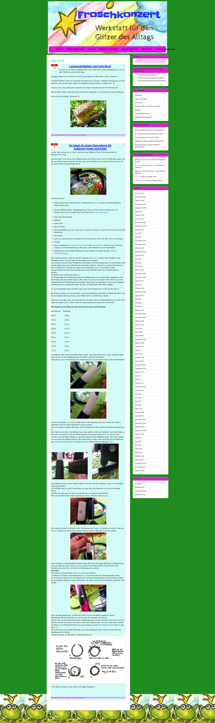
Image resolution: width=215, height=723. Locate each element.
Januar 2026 (139, 193)
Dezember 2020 (140, 292)
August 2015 (139, 434)
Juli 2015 (138, 438)
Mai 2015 (138, 445)
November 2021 (140, 277)
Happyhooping (107, 625)
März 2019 (138, 332)
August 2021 (139, 281)
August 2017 (139, 372)
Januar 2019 (139, 335)
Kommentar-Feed (141, 491)
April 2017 (138, 379)
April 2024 (138, 211)
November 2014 (140, 467)
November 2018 (140, 339)
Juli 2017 (138, 376)
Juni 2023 (138, 233)
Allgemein (61, 135)
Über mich (60, 49)
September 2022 (140, 252)
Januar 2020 (139, 310)
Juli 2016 (138, 394)
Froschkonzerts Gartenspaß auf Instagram (151, 80)
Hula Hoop (91, 49)
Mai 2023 (138, 237)
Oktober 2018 (139, 343)
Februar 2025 (139, 200)
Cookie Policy (147, 49)
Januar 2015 (139, 460)
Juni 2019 (138, 328)
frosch (55, 135)
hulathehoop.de (97, 245)
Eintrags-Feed (140, 487)
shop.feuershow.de (100, 212)
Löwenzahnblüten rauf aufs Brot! (90, 66)
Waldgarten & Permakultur (108, 49)
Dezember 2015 (140, 419)
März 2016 (138, 408)
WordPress (59, 719)
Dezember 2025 (140, 197)
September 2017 (140, 368)
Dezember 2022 (140, 241)
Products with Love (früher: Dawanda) (148, 106)
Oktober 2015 (139, 427)
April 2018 (138, 354)
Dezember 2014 (140, 463)
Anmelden (138, 483)
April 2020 (138, 303)
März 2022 (138, 266)
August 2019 (139, 324)
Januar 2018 (139, 361)
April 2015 (138, 449)
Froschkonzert (53, 717)
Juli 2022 (138, 259)
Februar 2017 (139, 383)
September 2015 (140, 430)
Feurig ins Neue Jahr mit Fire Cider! (147, 137)
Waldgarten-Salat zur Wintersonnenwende (149, 141)
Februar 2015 (139, 456)
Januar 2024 (139, 219)
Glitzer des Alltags (141, 99)
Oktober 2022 (139, 248)
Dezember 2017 (140, 365)
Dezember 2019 (140, 314)
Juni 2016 (138, 398)
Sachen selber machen (75, 49)
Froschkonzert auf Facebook (147, 75)
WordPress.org (140, 494)
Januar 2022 (139, 270)
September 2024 (140, 208)
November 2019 (140, 317)
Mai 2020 (138, 299)
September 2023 (140, 226)
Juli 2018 (138, 350)
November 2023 (140, 222)
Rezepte (67, 135)
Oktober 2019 (139, 321)
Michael (137, 159)
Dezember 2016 (140, 387)
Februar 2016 (139, 412)
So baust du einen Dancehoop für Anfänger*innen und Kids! (90, 147)
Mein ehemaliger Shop (130, 49)
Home (52, 49)
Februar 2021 (139, 288)
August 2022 (139, 255)
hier (98, 92)
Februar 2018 (139, 357)
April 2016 (138, 405)
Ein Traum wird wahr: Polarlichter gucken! (149, 134)
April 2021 (138, 284)
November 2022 (140, 244)
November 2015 (140, 423)
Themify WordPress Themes (74, 719)
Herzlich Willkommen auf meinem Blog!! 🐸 (149, 130)
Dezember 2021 (140, 273)
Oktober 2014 (139, 470)
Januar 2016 (139, 416)
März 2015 (138, 452)
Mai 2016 (138, 401)
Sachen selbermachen (78, 697)
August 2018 (139, 346)
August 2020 (139, 295)
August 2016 (139, 390)
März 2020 (138, 306)
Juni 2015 (138, 441)
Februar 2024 (139, 215)
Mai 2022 (138, 262)
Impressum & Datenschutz (165, 49)
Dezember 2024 (140, 204)
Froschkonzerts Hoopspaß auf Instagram (151, 78)
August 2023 (139, 230)
